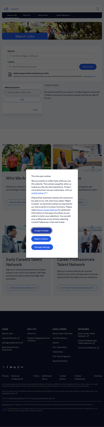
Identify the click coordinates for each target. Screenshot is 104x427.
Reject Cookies (41, 239)
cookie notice (37, 193)
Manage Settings (42, 247)
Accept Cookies (41, 230)
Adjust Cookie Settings (47, 210)
